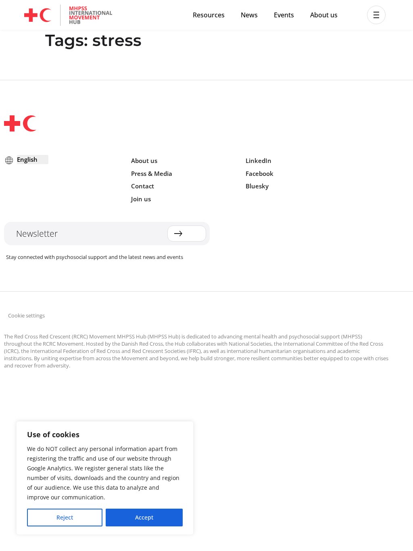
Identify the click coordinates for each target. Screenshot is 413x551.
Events (284, 14)
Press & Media (151, 173)
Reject (64, 517)
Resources (209, 14)
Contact (142, 186)
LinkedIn (258, 161)
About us (324, 14)
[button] (376, 14)
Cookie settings (26, 315)
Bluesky (257, 186)
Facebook (259, 173)
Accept (144, 517)
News (249, 14)
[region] (105, 478)
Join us (141, 199)
